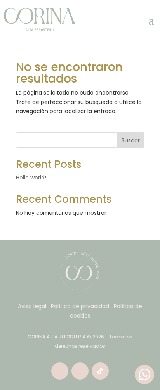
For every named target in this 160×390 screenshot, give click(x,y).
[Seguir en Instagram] (80, 371)
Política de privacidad (80, 306)
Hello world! (31, 177)
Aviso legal (32, 306)
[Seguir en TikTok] (100, 371)
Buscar (131, 140)
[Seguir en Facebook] (59, 371)
